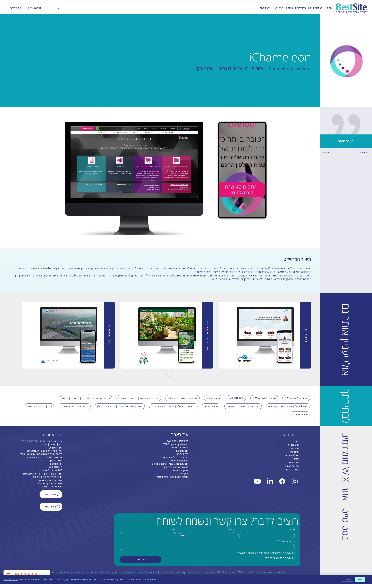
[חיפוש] (50, 8)
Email (173, 529)
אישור (360, 579)
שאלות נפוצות (292, 455)
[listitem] (265, 335)
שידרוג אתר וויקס (180, 447)
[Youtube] (257, 481)
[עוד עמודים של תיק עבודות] (8, 8)
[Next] (152, 375)
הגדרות (348, 579)
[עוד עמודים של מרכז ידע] (273, 8)
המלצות (295, 448)
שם (292, 529)
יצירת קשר (294, 462)
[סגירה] (368, 579)
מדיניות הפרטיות (10, 579)
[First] (178, 375)
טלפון (232, 529)
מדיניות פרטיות (292, 466)
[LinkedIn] (270, 481)
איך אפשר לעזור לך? (286, 541)
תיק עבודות (293, 444)
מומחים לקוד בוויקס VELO (175, 444)
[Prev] (169, 375)
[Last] (144, 375)
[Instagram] (295, 481)
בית (297, 441)
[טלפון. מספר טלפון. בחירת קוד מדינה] (183, 535)
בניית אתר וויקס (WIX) (177, 441)
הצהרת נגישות (292, 469)
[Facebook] (282, 481)
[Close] (57, 8)
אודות (296, 459)
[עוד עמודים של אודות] (325, 8)
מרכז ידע (294, 451)
